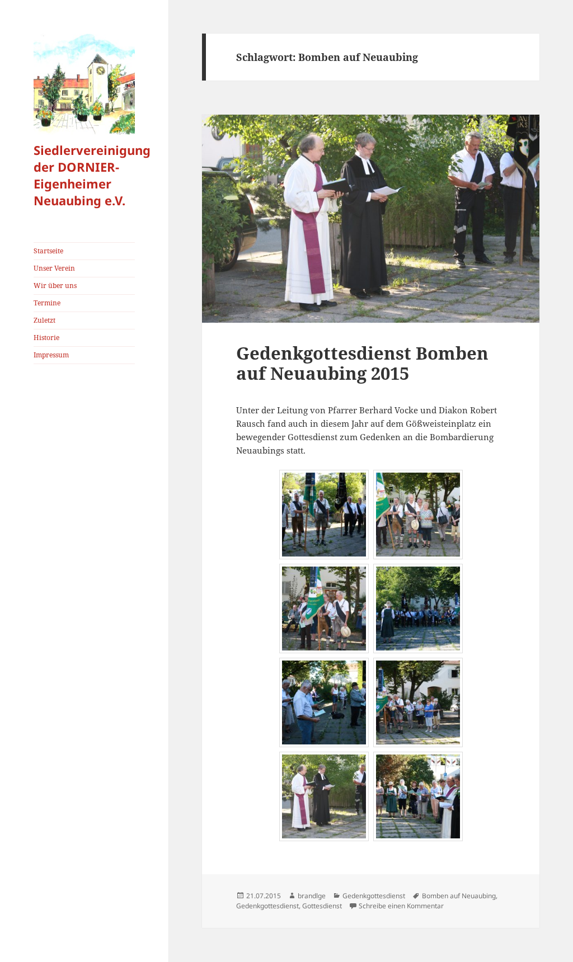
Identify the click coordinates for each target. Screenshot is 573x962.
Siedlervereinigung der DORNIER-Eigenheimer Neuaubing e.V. (92, 175)
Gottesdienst (322, 906)
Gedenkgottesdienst (373, 895)
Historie (46, 337)
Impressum (51, 355)
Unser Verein (54, 268)
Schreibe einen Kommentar (401, 906)
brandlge (312, 895)
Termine (47, 303)
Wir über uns (55, 285)
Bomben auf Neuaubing (459, 895)
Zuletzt (44, 320)
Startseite (48, 251)
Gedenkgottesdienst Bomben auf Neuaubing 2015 (362, 363)
